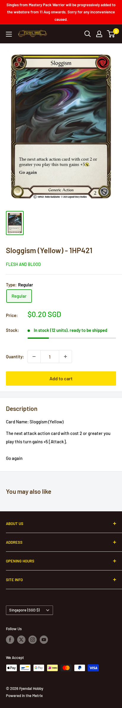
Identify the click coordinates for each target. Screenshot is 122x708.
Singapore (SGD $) (24, 610)
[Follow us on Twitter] (21, 640)
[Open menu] (9, 34)
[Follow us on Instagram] (32, 640)
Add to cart (61, 378)
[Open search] (87, 34)
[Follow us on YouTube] (44, 640)
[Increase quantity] (65, 356)
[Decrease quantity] (34, 356)
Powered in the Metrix (24, 695)
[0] (111, 33)
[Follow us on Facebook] (10, 640)
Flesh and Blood (23, 264)
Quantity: (15, 356)
